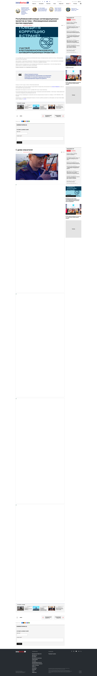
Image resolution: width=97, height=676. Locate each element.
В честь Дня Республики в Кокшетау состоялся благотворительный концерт (73, 83)
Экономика (41, 3)
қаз (78, 1)
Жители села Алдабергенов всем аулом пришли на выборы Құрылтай (73, 32)
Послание (34, 660)
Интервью (34, 656)
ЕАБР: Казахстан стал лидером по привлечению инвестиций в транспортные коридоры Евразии (73, 41)
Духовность (34, 655)
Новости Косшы (35, 665)
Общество (61, 3)
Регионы (75, 3)
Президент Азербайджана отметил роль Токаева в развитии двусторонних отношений (73, 46)
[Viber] (27, 121)
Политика (48, 3)
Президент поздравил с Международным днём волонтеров (43, 107)
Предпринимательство (37, 662)
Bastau (68, 3)
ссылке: (24, 98)
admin (21, 115)
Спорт (54, 3)
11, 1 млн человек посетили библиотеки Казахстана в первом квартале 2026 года (42, 9)
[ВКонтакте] (22, 121)
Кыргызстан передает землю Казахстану (74, 9)
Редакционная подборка (37, 663)
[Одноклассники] (24, 121)
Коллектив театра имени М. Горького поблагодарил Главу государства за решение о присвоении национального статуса (25, 11)
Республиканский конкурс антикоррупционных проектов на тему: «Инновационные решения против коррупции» (72, 200)
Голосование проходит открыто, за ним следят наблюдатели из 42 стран (73, 27)
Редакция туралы (52, 653)
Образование (35, 659)
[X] (23, 121)
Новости (34, 3)
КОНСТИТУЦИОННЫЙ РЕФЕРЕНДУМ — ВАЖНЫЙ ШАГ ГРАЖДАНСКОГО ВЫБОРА (73, 36)
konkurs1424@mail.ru (56, 86)
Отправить (19, 142)
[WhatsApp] (29, 121)
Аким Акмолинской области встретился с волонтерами (59, 107)
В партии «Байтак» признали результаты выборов (72, 23)
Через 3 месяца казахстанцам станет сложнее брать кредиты (58, 9)
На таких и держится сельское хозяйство (28, 107)
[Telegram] (26, 121)
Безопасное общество (36, 653)
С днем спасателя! (70, 67)
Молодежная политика (37, 658)
